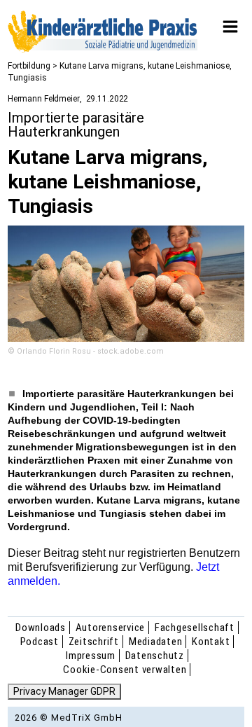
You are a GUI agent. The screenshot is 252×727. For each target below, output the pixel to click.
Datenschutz (154, 655)
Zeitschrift (94, 641)
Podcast (39, 641)
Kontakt (211, 641)
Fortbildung (29, 66)
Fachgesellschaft (194, 627)
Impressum (90, 655)
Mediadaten (156, 641)
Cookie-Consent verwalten (124, 669)
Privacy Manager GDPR (64, 691)
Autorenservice (111, 627)
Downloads (40, 627)
